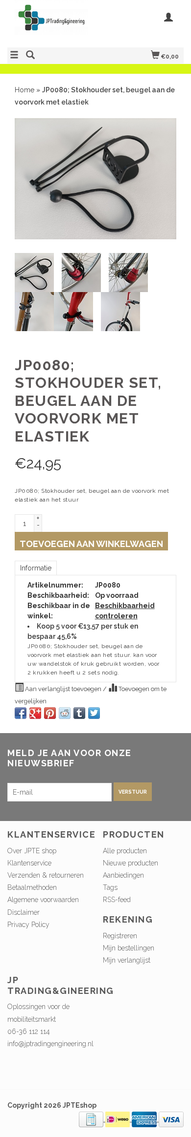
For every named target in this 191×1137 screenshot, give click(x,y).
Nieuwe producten (130, 863)
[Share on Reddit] (65, 713)
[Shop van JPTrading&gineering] (51, 22)
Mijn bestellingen (128, 948)
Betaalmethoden (32, 887)
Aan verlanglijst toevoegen (63, 689)
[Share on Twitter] (94, 713)
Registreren (120, 936)
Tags (110, 887)
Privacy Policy (28, 924)
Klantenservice (29, 863)
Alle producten (125, 851)
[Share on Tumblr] (79, 713)
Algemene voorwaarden (43, 900)
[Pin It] (50, 713)
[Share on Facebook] (20, 713)
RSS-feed (117, 900)
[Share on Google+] (35, 713)
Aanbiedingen (123, 875)
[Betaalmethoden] (92, 1119)
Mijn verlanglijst (126, 960)
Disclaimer (23, 912)
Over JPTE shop (31, 851)
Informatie (35, 568)
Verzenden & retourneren (45, 875)
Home (24, 90)
